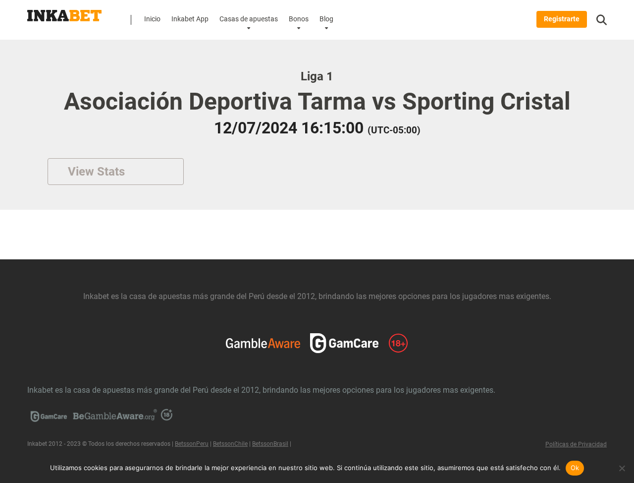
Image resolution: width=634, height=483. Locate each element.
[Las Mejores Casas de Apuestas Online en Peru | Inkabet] (64, 11)
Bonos (299, 19)
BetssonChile (230, 443)
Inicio (152, 19)
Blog (326, 19)
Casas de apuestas (248, 19)
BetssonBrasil (270, 443)
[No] (622, 468)
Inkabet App (190, 19)
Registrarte (562, 19)
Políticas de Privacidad (576, 444)
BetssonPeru (192, 443)
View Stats (96, 172)
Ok (575, 468)
